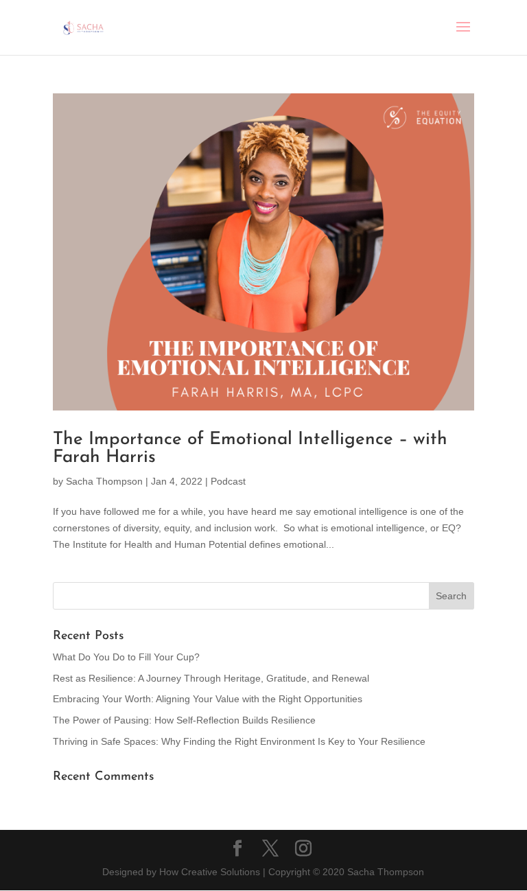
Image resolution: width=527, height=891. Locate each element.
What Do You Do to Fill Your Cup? (126, 656)
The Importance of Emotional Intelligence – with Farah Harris (250, 448)
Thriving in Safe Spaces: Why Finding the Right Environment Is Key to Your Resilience (239, 741)
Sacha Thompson (104, 481)
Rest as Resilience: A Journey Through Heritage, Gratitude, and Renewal (211, 678)
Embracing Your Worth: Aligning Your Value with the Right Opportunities (207, 698)
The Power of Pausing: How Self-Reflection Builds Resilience (184, 720)
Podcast (228, 481)
